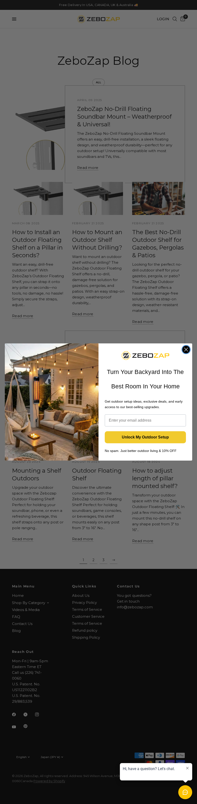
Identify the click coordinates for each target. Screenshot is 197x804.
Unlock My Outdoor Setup (145, 437)
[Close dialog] (186, 349)
